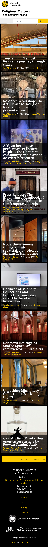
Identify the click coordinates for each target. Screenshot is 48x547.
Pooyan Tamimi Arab (12, 448)
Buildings (7, 209)
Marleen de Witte (11, 400)
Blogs (39, 68)
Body (37, 161)
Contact (24, 502)
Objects (40, 114)
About (24, 497)
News (11, 450)
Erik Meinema (9, 68)
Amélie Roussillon (11, 305)
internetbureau (26, 542)
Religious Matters (16, 13)
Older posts (39, 459)
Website (14, 542)
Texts (5, 450)
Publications (28, 163)
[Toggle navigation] (3, 21)
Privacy (24, 507)
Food (5, 163)
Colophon (24, 512)
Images (33, 68)
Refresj (34, 542)
